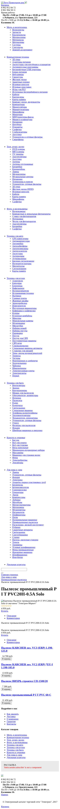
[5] (10, 606)
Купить (4, 611)
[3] (6, 606)
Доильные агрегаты (16, 757)
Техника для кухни (16, 747)
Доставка (11, 716)
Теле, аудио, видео (15, 740)
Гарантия (11, 721)
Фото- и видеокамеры (17, 742)
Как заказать (13, 714)
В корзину (6, 659)
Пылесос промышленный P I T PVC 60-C (26, 694)
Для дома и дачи (14, 755)
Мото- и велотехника (17, 735)
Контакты (11, 724)
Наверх (4, 794)
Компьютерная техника (18, 737)
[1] (2, 606)
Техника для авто (15, 745)
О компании (12, 719)
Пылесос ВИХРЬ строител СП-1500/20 (24, 681)
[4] (8, 606)
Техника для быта (15, 750)
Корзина (5, 5)
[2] (4, 606)
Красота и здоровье (16, 752)
